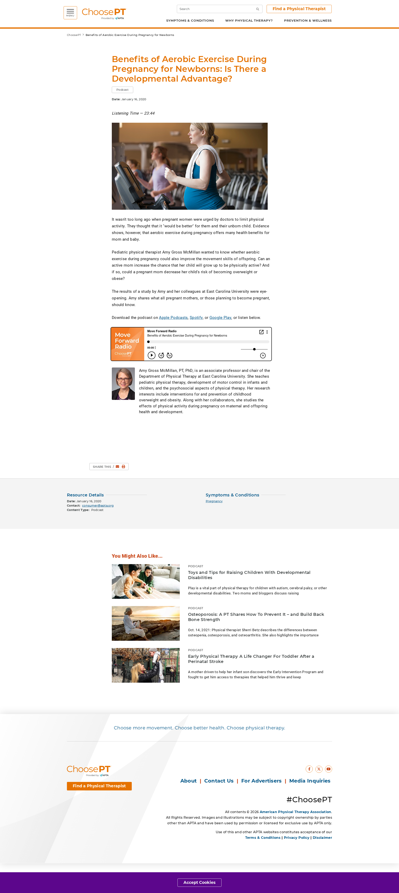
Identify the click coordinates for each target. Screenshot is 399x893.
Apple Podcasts (173, 317)
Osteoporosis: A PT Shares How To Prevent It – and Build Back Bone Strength (256, 617)
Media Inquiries (310, 781)
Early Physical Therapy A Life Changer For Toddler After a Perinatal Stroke (251, 659)
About (188, 781)
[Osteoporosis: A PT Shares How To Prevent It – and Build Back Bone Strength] (146, 623)
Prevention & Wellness (308, 20)
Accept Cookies (199, 882)
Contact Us (219, 781)
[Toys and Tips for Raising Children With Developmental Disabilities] (146, 581)
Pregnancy (214, 501)
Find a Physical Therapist (299, 8)
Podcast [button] (122, 90)
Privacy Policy (296, 838)
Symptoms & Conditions (190, 20)
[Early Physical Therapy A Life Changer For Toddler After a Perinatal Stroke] (146, 665)
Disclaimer (322, 838)
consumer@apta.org (98, 505)
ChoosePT (74, 35)
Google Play (220, 317)
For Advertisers (262, 781)
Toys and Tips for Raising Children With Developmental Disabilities (249, 575)
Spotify (196, 317)
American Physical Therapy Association (295, 812)
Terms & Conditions (263, 838)
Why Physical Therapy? (249, 20)
